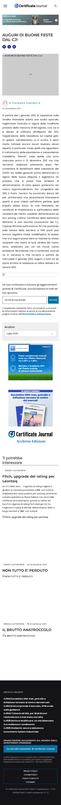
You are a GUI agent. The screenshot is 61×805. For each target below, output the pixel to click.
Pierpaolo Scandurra (26, 103)
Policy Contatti (30, 778)
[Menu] (5, 6)
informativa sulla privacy (36, 314)
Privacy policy (31, 771)
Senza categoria (15, 470)
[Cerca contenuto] (56, 6)
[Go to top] (54, 795)
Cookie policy (30, 774)
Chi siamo (30, 782)
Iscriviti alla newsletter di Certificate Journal (30, 748)
